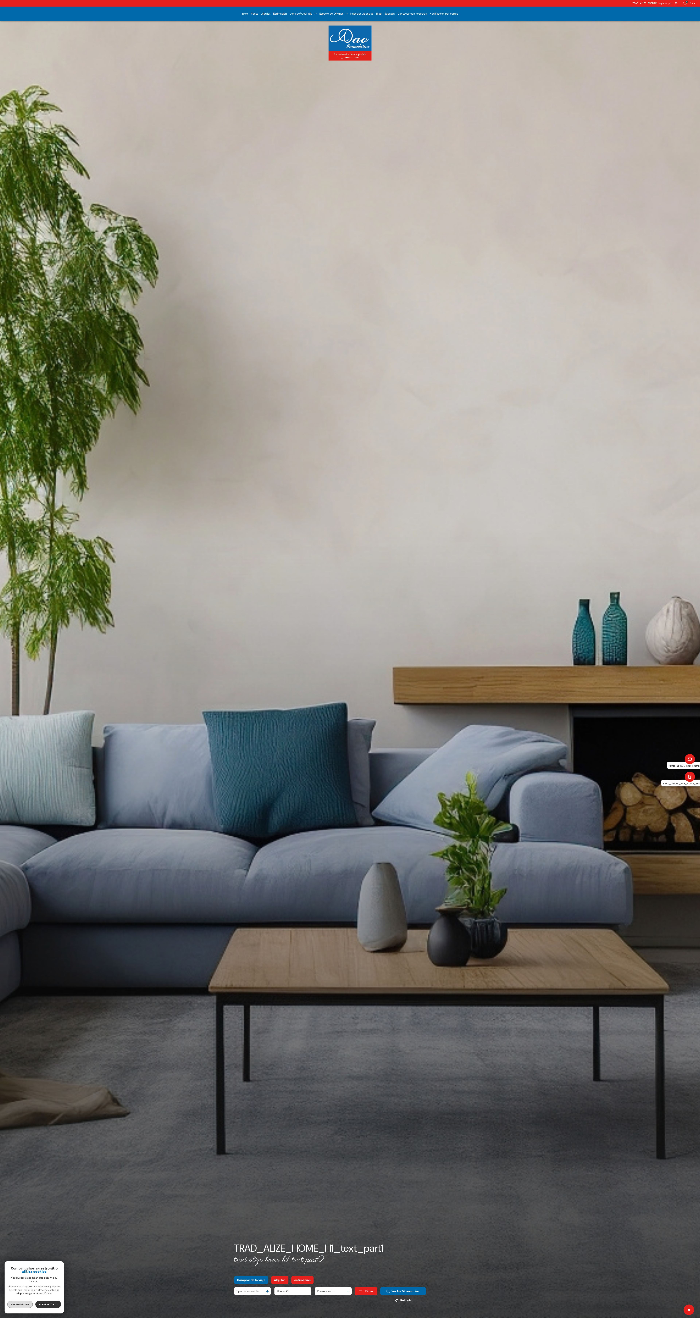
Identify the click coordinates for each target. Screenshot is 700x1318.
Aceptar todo (48, 1304)
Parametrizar (20, 1304)
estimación (302, 1280)
